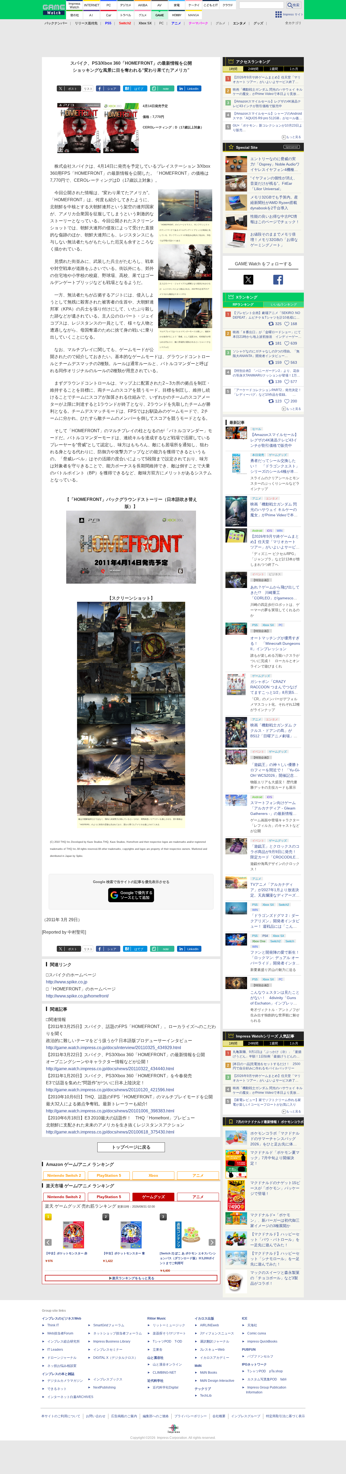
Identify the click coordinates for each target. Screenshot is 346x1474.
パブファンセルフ (260, 1356)
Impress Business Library (111, 1341)
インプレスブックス (107, 1379)
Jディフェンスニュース (217, 1333)
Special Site (247, 147)
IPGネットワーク (254, 1364)
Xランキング (246, 297)
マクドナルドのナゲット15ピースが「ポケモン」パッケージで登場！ (275, 1188)
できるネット (57, 1389)
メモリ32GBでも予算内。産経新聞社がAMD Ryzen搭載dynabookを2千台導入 (274, 202)
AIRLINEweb (209, 1325)
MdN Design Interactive (217, 1381)
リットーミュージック (169, 1325)
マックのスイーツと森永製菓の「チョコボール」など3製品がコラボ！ (275, 1277)
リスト (88, 88)
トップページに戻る (131, 1147)
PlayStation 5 (109, 1175)
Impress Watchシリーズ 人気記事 (265, 1036)
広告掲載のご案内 (124, 1416)
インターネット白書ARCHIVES (70, 1397)
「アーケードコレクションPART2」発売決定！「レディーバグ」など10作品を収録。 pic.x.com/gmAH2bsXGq (267, 394)
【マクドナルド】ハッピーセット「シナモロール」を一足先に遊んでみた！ (275, 1258)
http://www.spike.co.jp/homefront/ (77, 996)
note (166, 88)
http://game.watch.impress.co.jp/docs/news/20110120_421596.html (110, 1090)
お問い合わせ (95, 1416)
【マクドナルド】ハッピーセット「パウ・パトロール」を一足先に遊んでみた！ (275, 1239)
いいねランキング (284, 304)
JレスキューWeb (212, 1349)
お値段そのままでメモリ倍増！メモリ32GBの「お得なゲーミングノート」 (274, 239)
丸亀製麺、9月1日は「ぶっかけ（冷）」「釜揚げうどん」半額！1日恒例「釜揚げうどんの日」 (267, 1056)
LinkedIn (192, 88)
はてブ (138, 88)
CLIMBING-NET (164, 1372)
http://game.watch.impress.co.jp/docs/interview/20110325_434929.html (113, 1047)
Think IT (53, 1325)
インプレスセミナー (107, 1349)
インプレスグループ (245, 1416)
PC (161, 23)
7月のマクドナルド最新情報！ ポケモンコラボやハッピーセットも (270, 1123)
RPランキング (243, 304)
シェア (111, 88)
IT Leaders (55, 1349)
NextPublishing (104, 1387)
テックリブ (203, 1389)
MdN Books (208, 1372)
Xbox (153, 1175)
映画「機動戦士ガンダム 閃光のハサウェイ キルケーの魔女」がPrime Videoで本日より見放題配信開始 (267, 94)
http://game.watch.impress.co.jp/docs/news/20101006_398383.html (110, 1111)
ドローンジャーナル (61, 1358)
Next (213, 1242)
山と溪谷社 (155, 1358)
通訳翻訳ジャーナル (214, 1341)
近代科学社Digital (165, 1387)
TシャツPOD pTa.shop (265, 1371)
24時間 (253, 69)
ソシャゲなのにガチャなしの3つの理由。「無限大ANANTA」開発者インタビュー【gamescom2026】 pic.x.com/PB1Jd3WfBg (266, 355)
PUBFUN (249, 1349)
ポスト (72, 88)
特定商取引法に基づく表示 (285, 1416)
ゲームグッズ (153, 1197)
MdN (198, 1366)
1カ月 (294, 69)
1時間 (233, 69)
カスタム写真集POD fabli (267, 1379)
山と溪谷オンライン (167, 1364)
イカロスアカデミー (214, 1358)
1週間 (274, 69)
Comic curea (256, 1333)
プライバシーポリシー (190, 1416)
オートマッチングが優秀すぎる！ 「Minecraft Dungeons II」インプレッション (275, 643)
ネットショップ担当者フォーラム (117, 1333)
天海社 (252, 1325)
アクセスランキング (253, 62)
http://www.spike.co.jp (66, 982)
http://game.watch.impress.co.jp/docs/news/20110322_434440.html (110, 1068)
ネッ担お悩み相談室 (61, 1366)
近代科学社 (155, 1381)
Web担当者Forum (60, 1333)
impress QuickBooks (262, 1341)
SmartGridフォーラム (108, 1325)
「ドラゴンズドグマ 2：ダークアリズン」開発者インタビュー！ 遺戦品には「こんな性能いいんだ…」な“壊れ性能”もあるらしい (275, 926)
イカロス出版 (204, 1318)
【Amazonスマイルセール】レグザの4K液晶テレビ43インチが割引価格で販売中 (274, 440)
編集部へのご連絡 (156, 1416)
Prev (49, 1242)
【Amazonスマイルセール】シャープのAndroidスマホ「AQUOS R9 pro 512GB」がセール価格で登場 (267, 118)
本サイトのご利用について (60, 1416)
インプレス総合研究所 (63, 1341)
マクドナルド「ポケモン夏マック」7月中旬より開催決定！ (275, 1157)
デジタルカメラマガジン (65, 1381)
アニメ (198, 1175)
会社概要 (218, 1416)
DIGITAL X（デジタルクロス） (115, 1358)
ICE (244, 1318)
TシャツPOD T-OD (167, 1341)
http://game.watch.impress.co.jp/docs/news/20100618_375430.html (110, 1132)
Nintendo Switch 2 (64, 1175)
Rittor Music (156, 1318)
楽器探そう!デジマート (169, 1333)
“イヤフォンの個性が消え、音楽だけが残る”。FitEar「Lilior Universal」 (273, 183)
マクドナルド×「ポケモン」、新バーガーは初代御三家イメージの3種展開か (275, 1220)
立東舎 (157, 1349)
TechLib (206, 1395)
